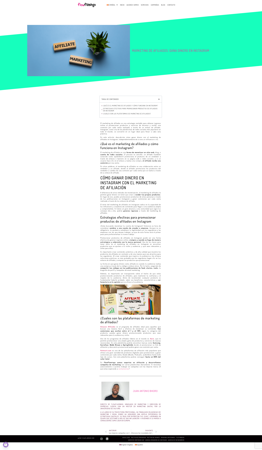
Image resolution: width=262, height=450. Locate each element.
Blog (163, 5)
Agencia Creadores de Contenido (156, 440)
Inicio (122, 5)
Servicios (145, 5)
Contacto (171, 5)
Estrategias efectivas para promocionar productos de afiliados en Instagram (130, 110)
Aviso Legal (126, 437)
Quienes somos (133, 5)
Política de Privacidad (138, 437)
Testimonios (180, 437)
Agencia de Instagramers (176, 440)
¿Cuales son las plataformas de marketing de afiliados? (127, 114)
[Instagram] (101, 438)
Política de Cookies (153, 437)
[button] (159, 99)
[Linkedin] (107, 438)
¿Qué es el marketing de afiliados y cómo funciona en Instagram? (130, 106)
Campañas (155, 5)
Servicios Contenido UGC (136, 440)
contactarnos (124, 369)
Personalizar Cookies (168, 437)
